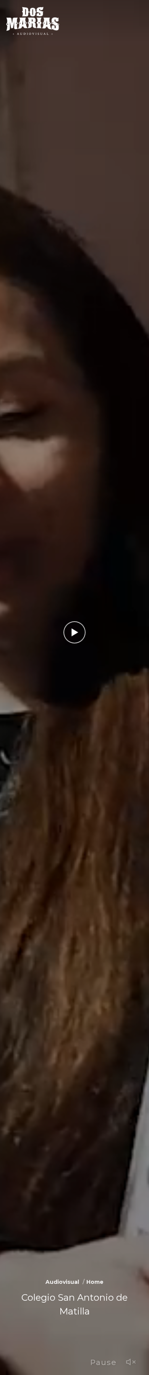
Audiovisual (62, 1281)
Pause (103, 1362)
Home (95, 1281)
